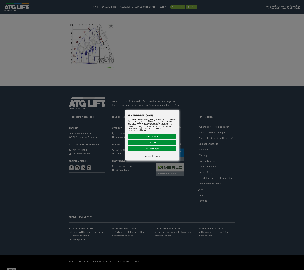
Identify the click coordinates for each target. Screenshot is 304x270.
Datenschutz (146, 156)
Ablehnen (152, 142)
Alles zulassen (152, 136)
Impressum (158, 156)
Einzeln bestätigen (152, 149)
